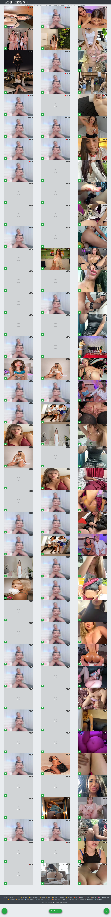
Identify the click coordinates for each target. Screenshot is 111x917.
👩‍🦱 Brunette (61, 897)
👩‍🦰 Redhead (69, 897)
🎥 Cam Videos (82, 899)
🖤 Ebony (10, 897)
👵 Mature (42, 897)
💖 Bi (99, 897)
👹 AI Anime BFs (72, 899)
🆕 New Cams (105, 897)
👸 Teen (48, 897)
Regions (50, 902)
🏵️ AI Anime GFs (56, 899)
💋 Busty (87, 897)
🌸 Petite (81, 897)
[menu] (4, 911)
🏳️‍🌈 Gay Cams (11, 899)
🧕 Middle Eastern (33, 897)
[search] (106, 911)
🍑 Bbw (75, 897)
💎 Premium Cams (29, 899)
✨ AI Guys (64, 899)
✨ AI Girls (47, 899)
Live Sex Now (55, 911)
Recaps (57, 902)
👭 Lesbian (93, 897)
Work (54, 902)
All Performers (63, 902)
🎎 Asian (4, 897)
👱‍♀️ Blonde (54, 897)
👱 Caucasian (23, 897)
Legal (68, 902)
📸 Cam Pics (90, 899)
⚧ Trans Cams (20, 899)
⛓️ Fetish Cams (39, 899)
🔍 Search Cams (99, 899)
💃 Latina (16, 897)
